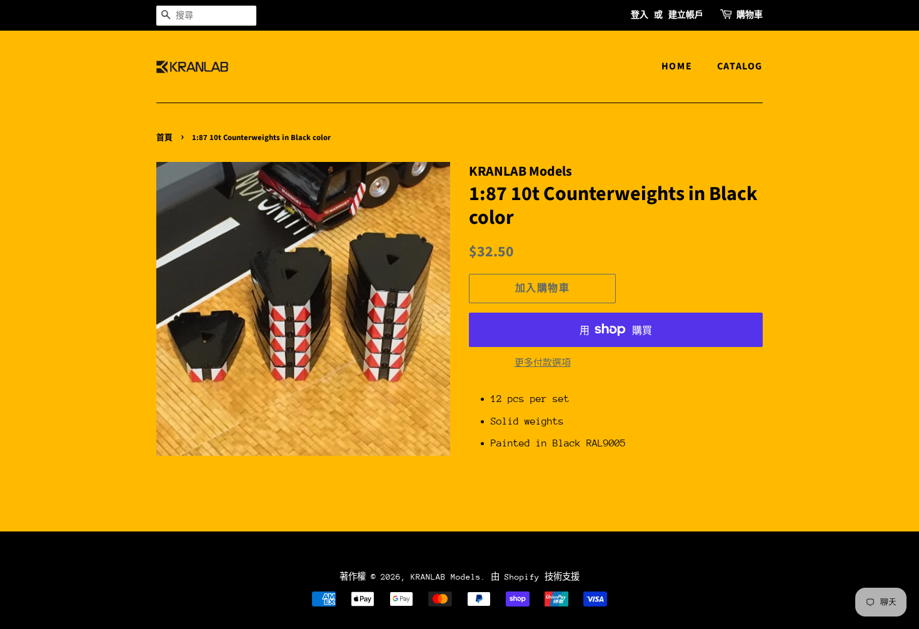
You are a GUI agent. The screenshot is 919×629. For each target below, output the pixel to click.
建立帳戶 (685, 15)
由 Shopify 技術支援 (535, 576)
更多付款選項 (543, 363)
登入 (639, 15)
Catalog (740, 66)
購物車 (749, 15)
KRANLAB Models (446, 576)
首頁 (164, 137)
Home (676, 66)
